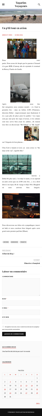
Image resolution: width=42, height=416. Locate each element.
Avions (6, 242)
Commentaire (7, 276)
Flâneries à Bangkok (32, 263)
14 (32, 385)
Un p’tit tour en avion (14, 28)
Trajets (23, 242)
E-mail (5, 308)
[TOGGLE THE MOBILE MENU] (3, 4)
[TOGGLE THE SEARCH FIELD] (39, 4)
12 (21, 385)
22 (37, 389)
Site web (5, 317)
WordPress (30, 412)
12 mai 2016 (19, 35)
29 (37, 393)
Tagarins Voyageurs (21, 4)
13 (26, 385)
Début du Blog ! (8, 254)
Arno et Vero (7, 35)
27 (26, 393)
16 (5, 389)
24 (10, 393)
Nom (4, 299)
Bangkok (14, 242)
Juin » (38, 403)
